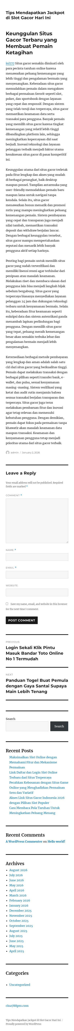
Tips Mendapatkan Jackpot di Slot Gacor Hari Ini (35, 15)
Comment (14, 495)
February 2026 (19, 900)
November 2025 (20, 915)
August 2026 (18, 870)
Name (11, 550)
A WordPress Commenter (24, 841)
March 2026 (18, 895)
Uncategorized (19, 985)
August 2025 (18, 931)
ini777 (10, 63)
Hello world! (56, 841)
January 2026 (18, 905)
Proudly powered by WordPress (23, 1024)
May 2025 (16, 946)
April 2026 (16, 890)
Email (11, 567)
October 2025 (19, 920)
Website (12, 585)
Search (10, 719)
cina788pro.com (17, 1005)
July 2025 (16, 936)
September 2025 (21, 926)
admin (15, 452)
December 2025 (20, 910)
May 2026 (16, 885)
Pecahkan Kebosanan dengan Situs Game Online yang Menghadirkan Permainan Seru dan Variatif (38, 787)
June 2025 (16, 941)
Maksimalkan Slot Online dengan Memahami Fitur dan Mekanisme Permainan (33, 762)
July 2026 (16, 875)
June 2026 (16, 880)
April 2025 (16, 951)
